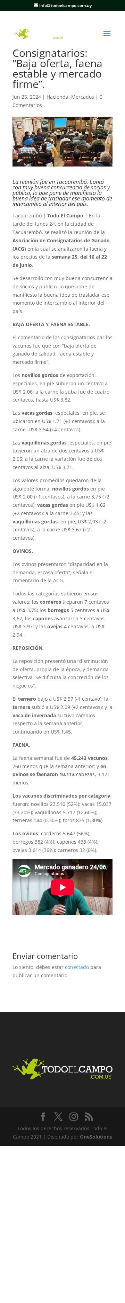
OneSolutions (96, 1136)
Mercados (82, 96)
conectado (77, 967)
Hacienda (57, 96)
